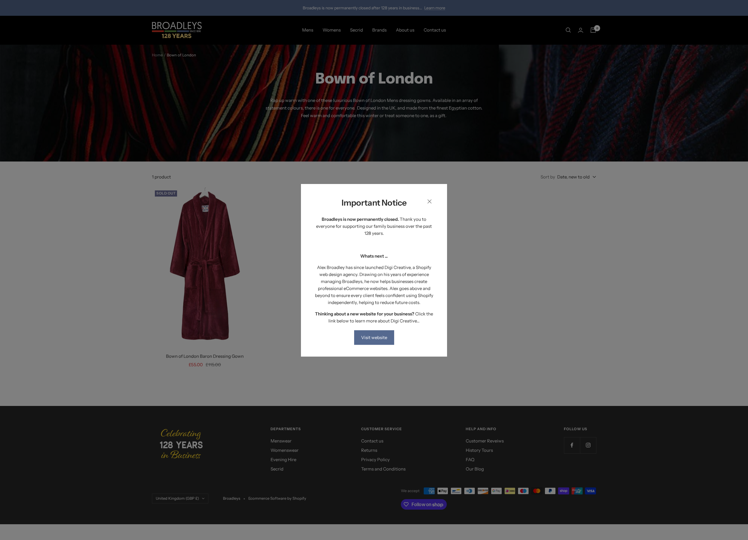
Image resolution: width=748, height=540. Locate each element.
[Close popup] (429, 202)
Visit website (374, 337)
